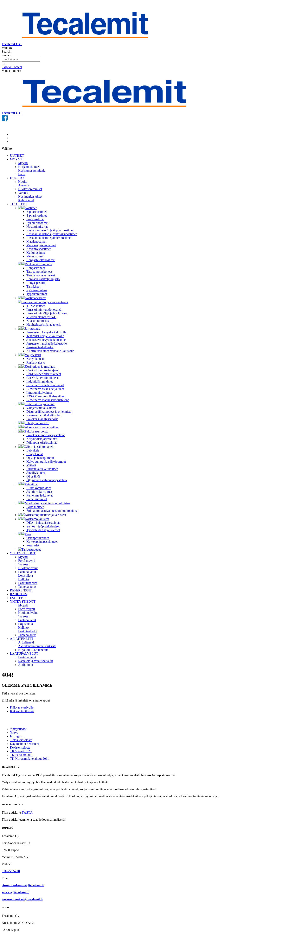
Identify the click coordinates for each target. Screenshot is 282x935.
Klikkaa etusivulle (21, 707)
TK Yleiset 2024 (21, 751)
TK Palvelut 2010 (21, 755)
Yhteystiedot (18, 729)
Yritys (14, 732)
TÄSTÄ (27, 812)
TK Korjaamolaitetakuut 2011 (29, 758)
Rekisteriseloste (20, 747)
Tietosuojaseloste (21, 740)
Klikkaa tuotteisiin (22, 711)
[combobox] (21, 59)
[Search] (3, 64)
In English (16, 736)
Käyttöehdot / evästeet (24, 743)
